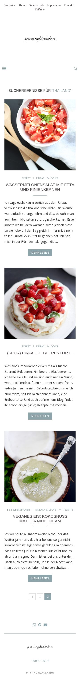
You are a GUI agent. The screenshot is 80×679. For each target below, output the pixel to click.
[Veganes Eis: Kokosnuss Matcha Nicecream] (40, 466)
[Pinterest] (39, 624)
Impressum (54, 5)
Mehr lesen (40, 252)
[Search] (75, 68)
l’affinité (40, 9)
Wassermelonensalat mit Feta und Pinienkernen (40, 187)
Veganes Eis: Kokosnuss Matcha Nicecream (40, 518)
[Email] (45, 624)
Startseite (9, 5)
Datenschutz (36, 5)
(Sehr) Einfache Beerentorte (40, 353)
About (22, 5)
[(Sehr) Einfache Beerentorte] (40, 303)
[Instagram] (34, 624)
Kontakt (68, 5)
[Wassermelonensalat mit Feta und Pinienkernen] (40, 134)
